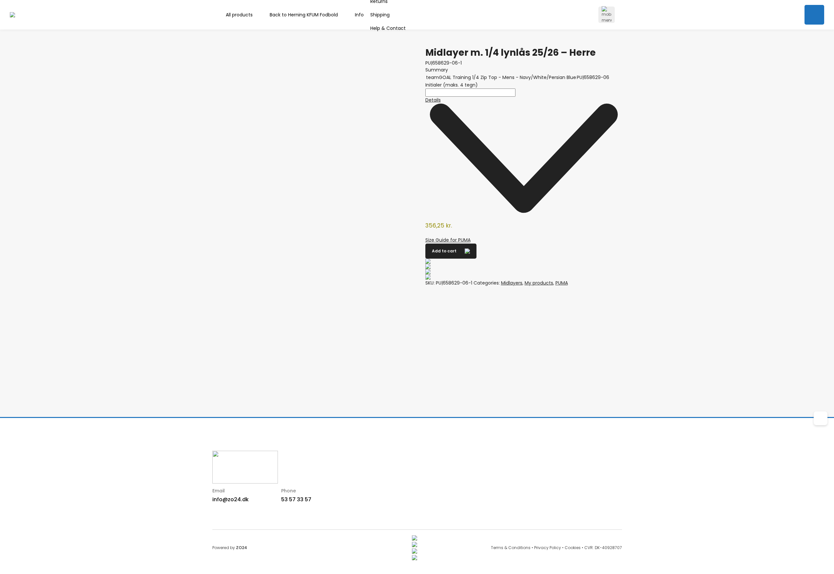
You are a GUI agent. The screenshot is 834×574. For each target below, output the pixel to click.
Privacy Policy (547, 547)
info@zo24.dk (230, 499)
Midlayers (511, 283)
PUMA (561, 283)
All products (239, 14)
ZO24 (241, 547)
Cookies (573, 547)
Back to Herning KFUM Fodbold (304, 14)
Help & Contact (388, 28)
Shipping (380, 14)
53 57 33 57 (296, 499)
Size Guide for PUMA (448, 240)
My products (539, 283)
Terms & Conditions (511, 547)
